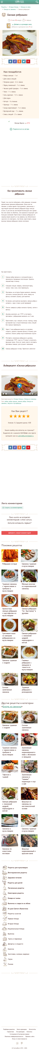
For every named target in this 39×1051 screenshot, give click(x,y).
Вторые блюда (18, 399)
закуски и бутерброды (14, 403)
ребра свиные (13, 401)
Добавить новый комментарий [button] (19, 533)
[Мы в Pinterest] (22, 1043)
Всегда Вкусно (19, 123)
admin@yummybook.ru (26, 436)
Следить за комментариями (13, 507)
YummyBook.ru (19, 1)
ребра (6, 401)
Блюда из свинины (30, 399)
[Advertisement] (19, 156)
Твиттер (24, 61)
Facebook (15, 61)
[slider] (10, 394)
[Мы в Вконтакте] (17, 1043)
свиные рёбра (22, 401)
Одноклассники (19, 61)
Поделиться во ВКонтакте (10, 61)
